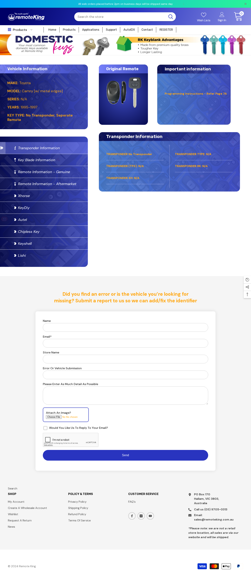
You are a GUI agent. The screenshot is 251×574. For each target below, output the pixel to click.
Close (246, 34)
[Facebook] (132, 516)
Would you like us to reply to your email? (78, 428)
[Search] (125, 16)
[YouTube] (150, 516)
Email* (47, 337)
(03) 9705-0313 (215, 509)
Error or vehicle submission (62, 368)
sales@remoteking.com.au (214, 519)
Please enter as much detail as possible (70, 384)
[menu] (9, 30)
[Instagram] (141, 516)
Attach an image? (58, 413)
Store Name (51, 352)
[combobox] (119, 16)
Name (47, 321)
